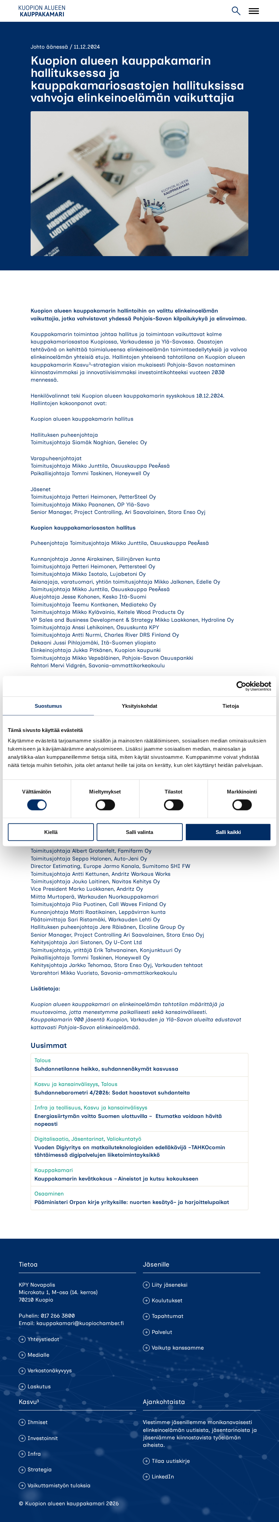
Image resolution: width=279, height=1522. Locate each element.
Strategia (40, 1469)
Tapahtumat (167, 1316)
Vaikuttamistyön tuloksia (59, 1485)
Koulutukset (167, 1300)
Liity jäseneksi (169, 1285)
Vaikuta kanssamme (178, 1347)
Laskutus (39, 1386)
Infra (34, 1454)
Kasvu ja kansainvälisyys (66, 1084)
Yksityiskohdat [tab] (139, 705)
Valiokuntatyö (124, 1139)
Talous (42, 1060)
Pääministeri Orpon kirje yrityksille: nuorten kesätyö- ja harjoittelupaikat (131, 1202)
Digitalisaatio (51, 1139)
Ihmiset (38, 1422)
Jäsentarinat (87, 1139)
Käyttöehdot (244, 1503)
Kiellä (51, 832)
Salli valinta (139, 832)
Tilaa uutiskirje (171, 1461)
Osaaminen (49, 1193)
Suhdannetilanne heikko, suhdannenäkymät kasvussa (106, 1069)
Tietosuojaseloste (201, 1503)
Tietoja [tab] (231, 705)
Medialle (38, 1355)
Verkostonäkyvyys (50, 1370)
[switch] (105, 804)
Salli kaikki (228, 832)
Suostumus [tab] (48, 705)
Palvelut (162, 1332)
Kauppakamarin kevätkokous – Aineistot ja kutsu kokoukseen (116, 1178)
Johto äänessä (49, 47)
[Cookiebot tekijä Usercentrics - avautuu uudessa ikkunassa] (241, 686)
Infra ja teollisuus (57, 1107)
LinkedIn (163, 1476)
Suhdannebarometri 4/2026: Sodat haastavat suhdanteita (112, 1092)
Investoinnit (43, 1438)
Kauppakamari (53, 1170)
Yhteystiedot (43, 1339)
